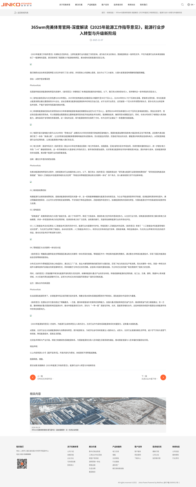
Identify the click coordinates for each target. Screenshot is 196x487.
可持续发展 (71, 461)
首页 (103, 12)
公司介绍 (70, 451)
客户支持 (105, 4)
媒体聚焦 (175, 455)
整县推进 (92, 472)
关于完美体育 (64, 4)
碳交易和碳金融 (118, 468)
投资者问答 (156, 458)
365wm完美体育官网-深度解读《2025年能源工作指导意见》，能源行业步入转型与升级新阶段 (149, 12)
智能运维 (92, 465)
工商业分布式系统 (95, 455)
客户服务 (138, 451)
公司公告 (156, 455)
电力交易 (116, 451)
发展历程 (70, 455)
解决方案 (78, 4)
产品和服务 (92, 4)
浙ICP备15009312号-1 (172, 482)
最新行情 (156, 451)
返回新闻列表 (22, 12)
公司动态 (175, 451)
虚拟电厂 (116, 465)
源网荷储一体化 (94, 461)
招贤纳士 (70, 465)
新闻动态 (131, 4)
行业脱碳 (116, 461)
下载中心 (138, 458)
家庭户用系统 (94, 458)
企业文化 (70, 458)
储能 (114, 455)
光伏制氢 (116, 458)
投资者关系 (118, 4)
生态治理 (92, 468)
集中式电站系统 (94, 451)
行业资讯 (175, 458)
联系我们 (143, 4)
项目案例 (138, 455)
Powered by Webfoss (155, 482)
